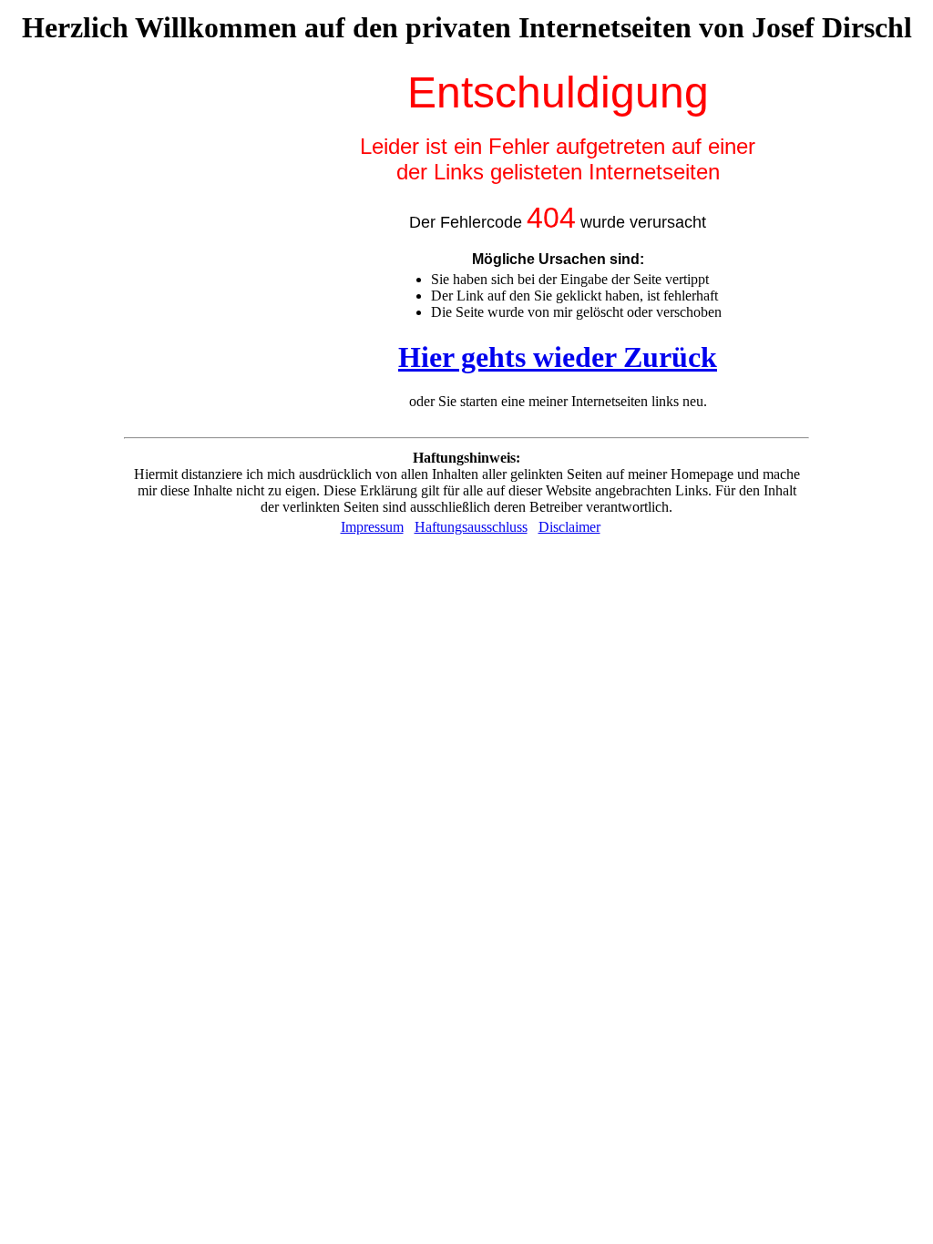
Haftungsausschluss (471, 527)
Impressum (372, 527)
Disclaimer (569, 527)
